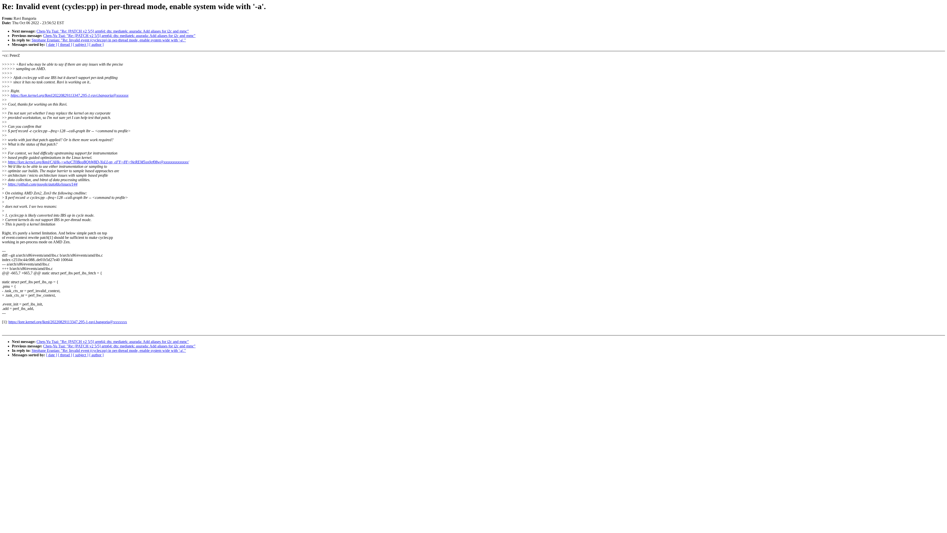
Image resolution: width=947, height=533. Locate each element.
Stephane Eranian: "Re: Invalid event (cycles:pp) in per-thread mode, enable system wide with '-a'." (109, 40)
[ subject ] (80, 44)
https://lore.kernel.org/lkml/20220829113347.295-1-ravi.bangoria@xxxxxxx (69, 95)
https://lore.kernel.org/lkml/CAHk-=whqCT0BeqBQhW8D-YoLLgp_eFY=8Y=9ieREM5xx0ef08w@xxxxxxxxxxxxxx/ (98, 162)
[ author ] (96, 44)
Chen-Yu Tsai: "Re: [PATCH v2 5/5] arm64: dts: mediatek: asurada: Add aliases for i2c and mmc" (112, 31)
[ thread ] (65, 44)
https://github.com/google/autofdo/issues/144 (42, 184)
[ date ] (51, 44)
